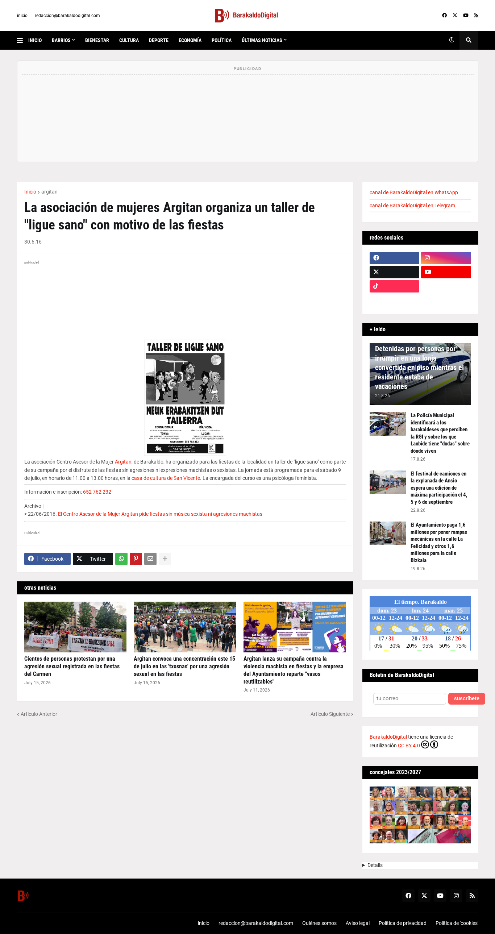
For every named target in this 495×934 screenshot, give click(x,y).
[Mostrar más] (165, 559)
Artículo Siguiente (330, 714)
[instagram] (446, 258)
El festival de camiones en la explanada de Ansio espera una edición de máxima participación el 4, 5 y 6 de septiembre (439, 487)
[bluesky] (446, 286)
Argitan (123, 462)
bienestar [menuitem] (97, 40)
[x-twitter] (455, 16)
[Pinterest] (136, 559)
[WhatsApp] (121, 559)
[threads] (446, 300)
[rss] (476, 16)
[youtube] (466, 16)
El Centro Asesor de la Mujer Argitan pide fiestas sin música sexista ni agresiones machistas (160, 514)
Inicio (30, 191)
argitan (49, 191)
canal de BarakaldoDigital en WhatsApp (414, 192)
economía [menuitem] (190, 40)
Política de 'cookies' (457, 923)
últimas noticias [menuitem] (262, 40)
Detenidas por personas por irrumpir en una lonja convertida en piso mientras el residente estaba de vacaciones (419, 367)
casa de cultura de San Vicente (166, 478)
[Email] (150, 559)
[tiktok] (395, 286)
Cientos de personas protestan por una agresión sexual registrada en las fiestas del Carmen (72, 666)
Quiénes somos (319, 923)
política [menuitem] (222, 40)
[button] (22, 40)
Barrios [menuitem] (61, 40)
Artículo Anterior (39, 714)
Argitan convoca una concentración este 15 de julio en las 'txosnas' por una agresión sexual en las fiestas (184, 666)
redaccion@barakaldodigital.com (67, 15)
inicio (22, 15)
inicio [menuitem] (35, 40)
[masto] (395, 300)
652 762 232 (97, 492)
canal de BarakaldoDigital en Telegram (412, 205)
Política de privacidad (403, 923)
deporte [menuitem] (159, 40)
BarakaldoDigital (388, 737)
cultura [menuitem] (129, 40)
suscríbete (466, 699)
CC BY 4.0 (409, 745)
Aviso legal (358, 923)
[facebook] (444, 16)
